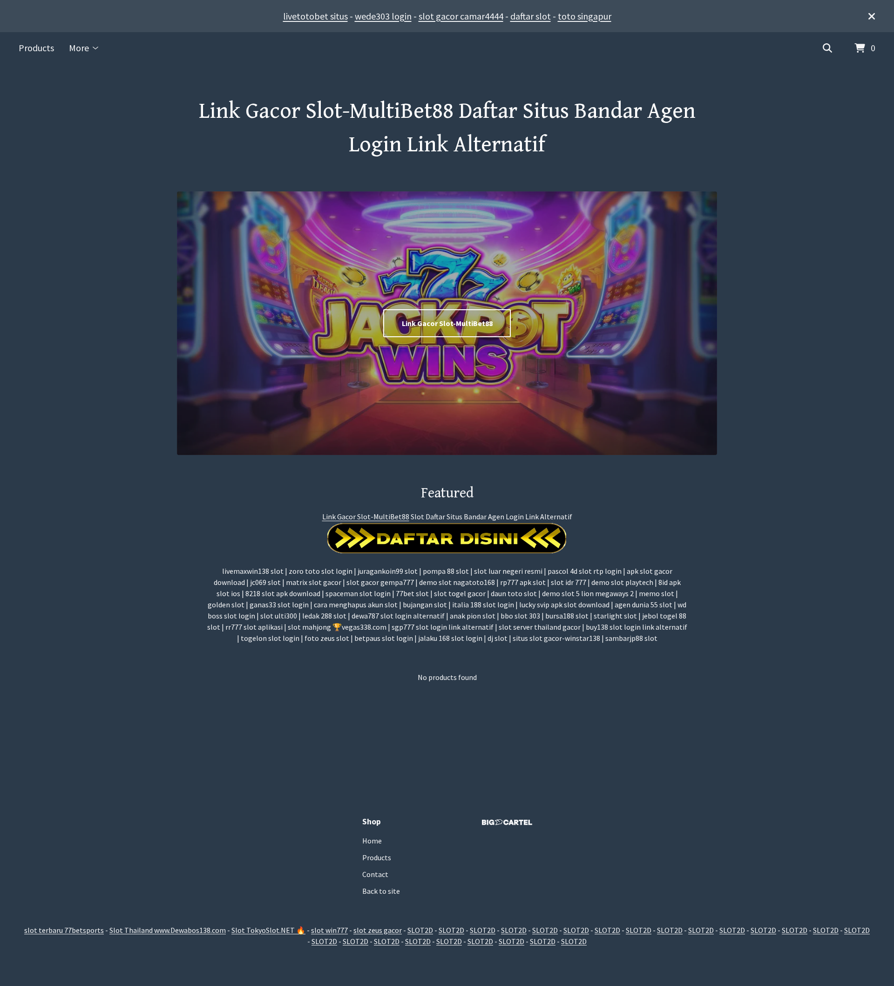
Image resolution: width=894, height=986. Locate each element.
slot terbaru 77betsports (64, 930)
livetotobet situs (315, 16)
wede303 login (383, 16)
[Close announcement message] (871, 16)
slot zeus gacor (377, 930)
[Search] (827, 48)
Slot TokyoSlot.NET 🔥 (268, 930)
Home (372, 840)
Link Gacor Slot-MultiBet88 (447, 323)
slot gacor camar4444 (461, 16)
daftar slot (530, 16)
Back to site (381, 891)
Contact (375, 874)
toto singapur (584, 16)
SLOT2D (420, 930)
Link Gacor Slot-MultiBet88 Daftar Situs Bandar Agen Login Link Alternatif (447, 128)
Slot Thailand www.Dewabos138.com (167, 930)
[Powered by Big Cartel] (507, 822)
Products (36, 48)
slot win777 (329, 930)
